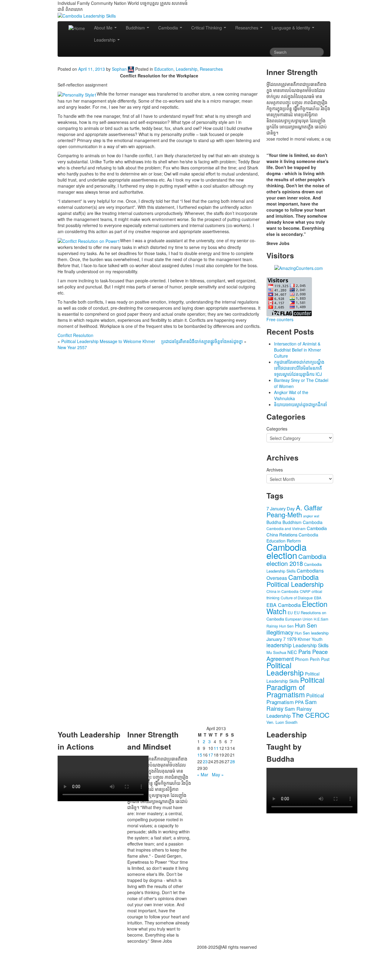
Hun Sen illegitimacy (291, 628)
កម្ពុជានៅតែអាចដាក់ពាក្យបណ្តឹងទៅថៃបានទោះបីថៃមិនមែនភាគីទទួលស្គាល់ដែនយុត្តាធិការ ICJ (299, 368)
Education (163, 69)
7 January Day (280, 508)
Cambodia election (286, 550)
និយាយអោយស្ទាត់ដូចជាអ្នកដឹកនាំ (300, 404)
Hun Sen (286, 625)
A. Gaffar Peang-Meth (294, 511)
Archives (274, 470)
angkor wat (311, 516)
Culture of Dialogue (297, 597)
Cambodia (168, 28)
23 (205, 761)
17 (210, 755)
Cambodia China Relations (296, 531)
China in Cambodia (282, 591)
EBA (317, 597)
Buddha (273, 522)
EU (290, 612)
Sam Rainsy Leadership (289, 712)
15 (199, 755)
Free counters (279, 319)
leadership (279, 645)
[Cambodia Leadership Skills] (87, 15)
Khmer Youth (310, 639)
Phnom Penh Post (312, 659)
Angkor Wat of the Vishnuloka (291, 395)
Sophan (119, 69)
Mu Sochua (276, 652)
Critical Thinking (207, 28)
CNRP (305, 591)
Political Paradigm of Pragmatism (295, 687)
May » (218, 774)
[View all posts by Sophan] (131, 69)
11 (216, 748)
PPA (299, 702)
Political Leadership (285, 669)
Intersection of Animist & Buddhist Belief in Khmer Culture (297, 350)
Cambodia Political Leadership (294, 580)
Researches (247, 28)
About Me (104, 28)
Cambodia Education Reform (292, 538)
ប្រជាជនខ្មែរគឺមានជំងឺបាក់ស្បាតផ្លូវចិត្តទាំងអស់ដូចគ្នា (202, 341)
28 (232, 761)
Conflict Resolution (75, 335)
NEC (292, 652)
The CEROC (310, 715)
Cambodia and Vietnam (286, 528)
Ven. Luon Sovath (281, 722)
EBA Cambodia (283, 604)
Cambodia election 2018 (296, 560)
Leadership (105, 40)
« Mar (202, 774)
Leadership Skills (311, 645)
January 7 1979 (281, 639)
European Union (299, 618)
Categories (276, 429)
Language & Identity (291, 28)
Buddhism (136, 28)
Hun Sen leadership (312, 633)
